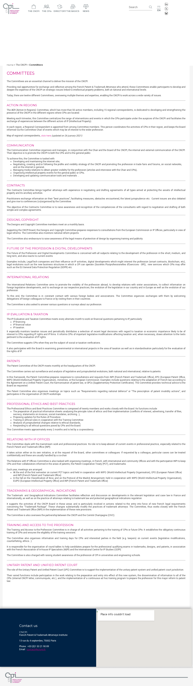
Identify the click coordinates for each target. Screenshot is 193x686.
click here (46, 135)
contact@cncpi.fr (36, 649)
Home (10, 64)
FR (158, 6)
